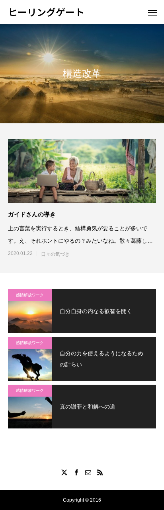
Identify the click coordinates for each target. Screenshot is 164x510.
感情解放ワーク (30, 295)
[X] (64, 472)
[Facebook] (76, 472)
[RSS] (100, 472)
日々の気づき (55, 254)
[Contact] (88, 472)
